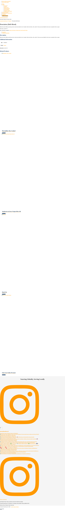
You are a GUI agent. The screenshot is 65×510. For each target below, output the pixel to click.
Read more (4, 213)
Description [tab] (4, 32)
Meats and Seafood (12, 30)
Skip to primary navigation (6, 1)
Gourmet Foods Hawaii (4, 17)
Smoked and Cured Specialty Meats (21, 30)
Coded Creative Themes (15, 506)
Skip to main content (5, 2)
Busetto (5, 45)
